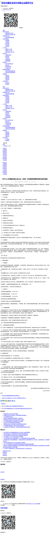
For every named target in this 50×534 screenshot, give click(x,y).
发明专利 (7, 112)
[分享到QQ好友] (3, 401)
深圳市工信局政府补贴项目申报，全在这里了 (13, 418)
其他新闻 (5, 158)
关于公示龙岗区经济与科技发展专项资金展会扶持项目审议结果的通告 (19, 444)
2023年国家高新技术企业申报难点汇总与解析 (13, 421)
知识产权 (5, 109)
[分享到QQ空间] (9, 401)
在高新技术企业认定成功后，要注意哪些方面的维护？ (15, 415)
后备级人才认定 (8, 105)
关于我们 (7, 139)
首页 (4, 86)
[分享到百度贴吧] (14, 401)
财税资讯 (5, 157)
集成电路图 (7, 117)
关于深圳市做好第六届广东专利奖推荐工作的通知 (14, 442)
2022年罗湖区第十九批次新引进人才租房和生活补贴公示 (16, 435)
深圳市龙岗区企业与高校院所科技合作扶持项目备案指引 (16, 433)
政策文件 (5, 151)
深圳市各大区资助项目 (10, 128)
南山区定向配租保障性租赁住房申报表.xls (11, 395)
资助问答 (7, 134)
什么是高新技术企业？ (8, 416)
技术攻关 (7, 102)
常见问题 (2, 479)
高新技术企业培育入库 (10, 91)
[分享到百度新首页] (12, 401)
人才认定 (5, 104)
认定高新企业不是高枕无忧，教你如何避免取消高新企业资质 (17, 427)
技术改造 (7, 99)
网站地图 (38, 503)
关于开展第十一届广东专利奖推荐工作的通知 (13, 436)
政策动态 (5, 130)
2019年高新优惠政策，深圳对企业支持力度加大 (14, 425)
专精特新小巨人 (6, 92)
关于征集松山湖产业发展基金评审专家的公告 (13, 406)
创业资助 (7, 101)
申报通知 (7, 133)
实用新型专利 (8, 111)
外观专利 (7, 114)
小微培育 (7, 98)
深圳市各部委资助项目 (10, 127)
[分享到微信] (5, 401)
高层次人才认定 (8, 107)
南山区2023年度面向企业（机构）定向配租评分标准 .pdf (14, 398)
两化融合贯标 (8, 123)
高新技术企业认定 (7, 450)
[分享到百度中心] (10, 401)
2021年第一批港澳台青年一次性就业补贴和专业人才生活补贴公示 (18, 448)
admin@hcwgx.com (7, 9)
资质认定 (5, 118)
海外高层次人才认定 (9, 108)
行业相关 (5, 160)
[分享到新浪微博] (7, 401)
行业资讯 (5, 155)
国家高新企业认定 (9, 89)
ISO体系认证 (8, 124)
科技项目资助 (6, 95)
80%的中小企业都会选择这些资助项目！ (12, 422)
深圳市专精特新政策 (9, 93)
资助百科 (7, 136)
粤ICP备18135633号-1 (31, 503)
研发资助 (7, 96)
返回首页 (3, 403)
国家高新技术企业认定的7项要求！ (11, 413)
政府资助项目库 (6, 126)
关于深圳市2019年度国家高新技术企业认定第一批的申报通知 (17, 432)
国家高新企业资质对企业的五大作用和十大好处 (14, 419)
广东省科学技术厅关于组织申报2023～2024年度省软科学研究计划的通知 (19, 438)
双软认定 (7, 121)
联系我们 (7, 140)
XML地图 (42, 503)
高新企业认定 (6, 88)
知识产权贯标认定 (9, 120)
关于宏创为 (5, 137)
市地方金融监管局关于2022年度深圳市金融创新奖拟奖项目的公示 (18, 408)
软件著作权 (7, 115)
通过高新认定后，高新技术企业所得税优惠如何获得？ (15, 424)
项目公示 (7, 131)
